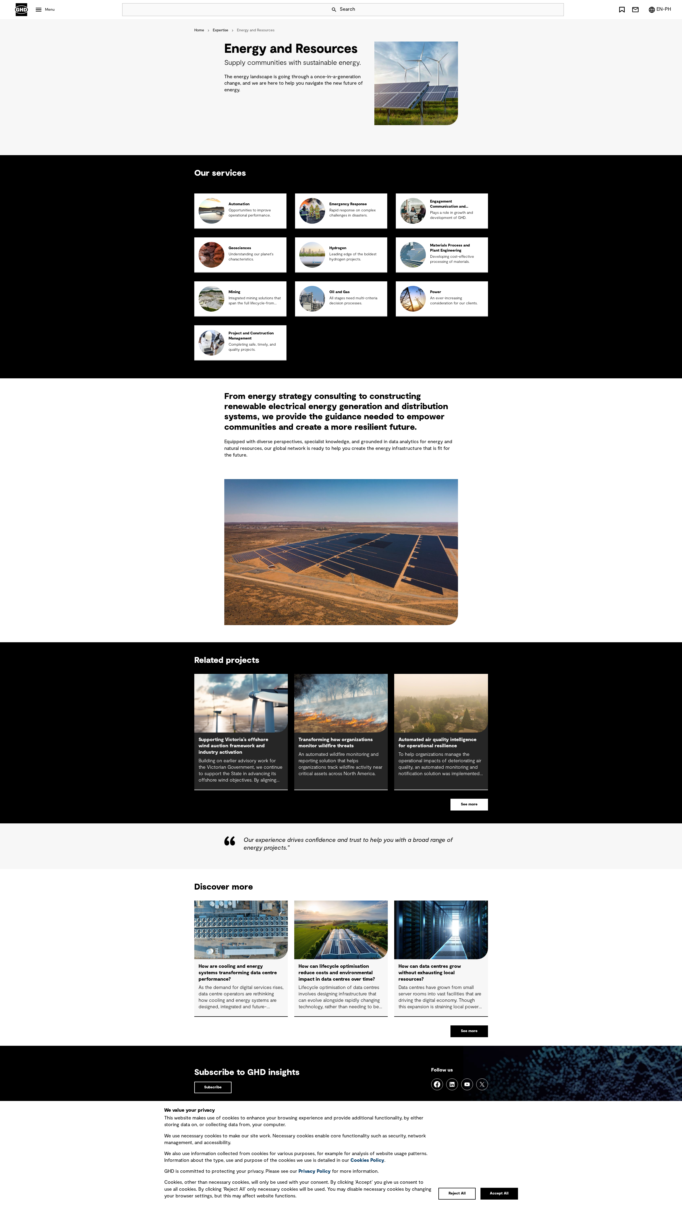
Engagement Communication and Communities (447, 207)
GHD (21, 9)
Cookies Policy (367, 1160)
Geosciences (240, 248)
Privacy (315, 1171)
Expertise (220, 30)
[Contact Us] (635, 9)
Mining (234, 292)
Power (435, 292)
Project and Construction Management (251, 335)
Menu (50, 10)
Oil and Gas (339, 292)
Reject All (457, 1193)
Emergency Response (348, 204)
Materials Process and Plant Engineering (450, 248)
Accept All (499, 1193)
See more (469, 804)
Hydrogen (337, 248)
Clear (544, 9)
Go (557, 9)
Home (199, 30)
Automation (239, 204)
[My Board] (622, 9)
